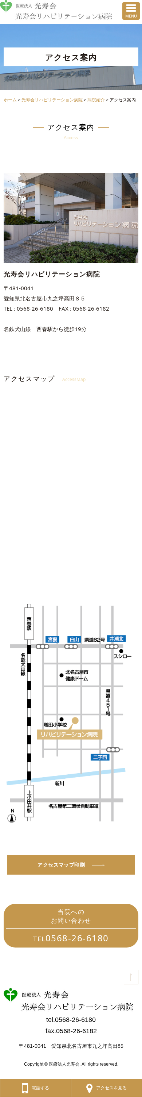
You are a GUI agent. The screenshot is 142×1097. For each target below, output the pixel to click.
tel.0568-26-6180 (71, 1019)
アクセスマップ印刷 (61, 864)
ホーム (10, 100)
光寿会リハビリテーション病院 (52, 100)
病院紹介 (96, 100)
